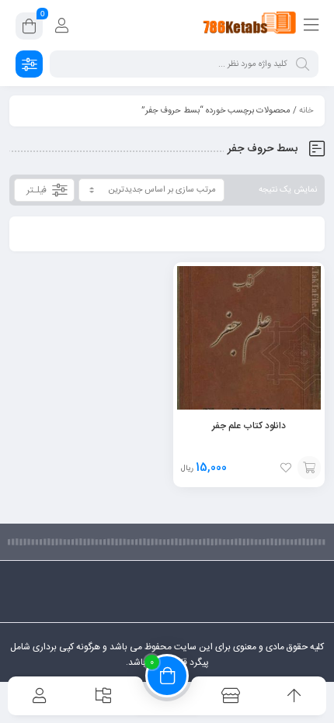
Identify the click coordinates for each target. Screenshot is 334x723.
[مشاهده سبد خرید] (29, 28)
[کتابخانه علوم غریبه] (249, 25)
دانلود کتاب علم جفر (249, 426)
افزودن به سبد (309, 467)
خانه (306, 111)
